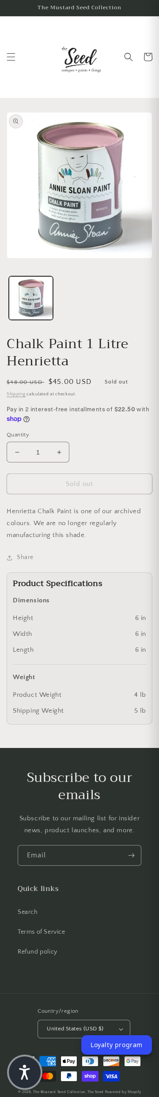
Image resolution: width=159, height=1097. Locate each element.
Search (28, 912)
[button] (11, 57)
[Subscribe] (131, 855)
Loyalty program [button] (117, 1045)
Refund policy (37, 951)
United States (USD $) (75, 1029)
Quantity (18, 435)
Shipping (16, 394)
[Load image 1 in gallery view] (31, 298)
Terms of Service (41, 931)
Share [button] (25, 557)
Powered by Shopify (123, 1092)
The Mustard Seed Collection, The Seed (68, 1092)
